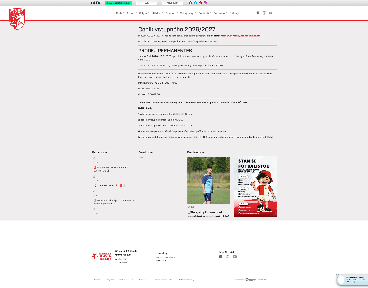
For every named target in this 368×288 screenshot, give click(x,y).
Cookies (97, 280)
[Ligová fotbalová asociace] (95, 4)
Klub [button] (119, 13)
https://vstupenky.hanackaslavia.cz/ (240, 35)
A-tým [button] (131, 13)
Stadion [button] (171, 13)
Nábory (234, 13)
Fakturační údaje (126, 280)
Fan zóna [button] (219, 13)
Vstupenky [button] (187, 13)
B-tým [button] (143, 13)
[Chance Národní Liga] (118, 4)
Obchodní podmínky (186, 280)
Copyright (110, 280)
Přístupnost (143, 280)
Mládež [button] (156, 13)
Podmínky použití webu (163, 280)
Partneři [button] (204, 13)
